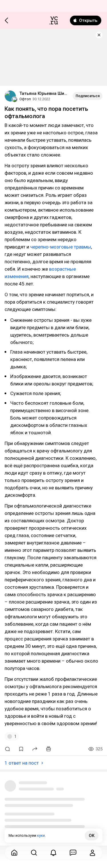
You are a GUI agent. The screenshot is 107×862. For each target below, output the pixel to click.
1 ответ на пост (22, 763)
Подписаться (88, 96)
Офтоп (25, 99)
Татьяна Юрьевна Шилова (43, 93)
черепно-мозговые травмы (60, 247)
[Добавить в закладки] (21, 749)
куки (41, 835)
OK (91, 835)
